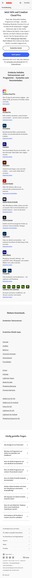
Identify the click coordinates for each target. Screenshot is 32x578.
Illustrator (6, 165)
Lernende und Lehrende (14, 62)
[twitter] (10, 557)
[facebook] (4, 557)
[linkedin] (13, 557)
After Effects (7, 255)
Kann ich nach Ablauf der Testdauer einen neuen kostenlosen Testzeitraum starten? (15, 507)
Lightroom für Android (10, 415)
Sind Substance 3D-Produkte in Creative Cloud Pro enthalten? (13, 516)
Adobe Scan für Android (10, 403)
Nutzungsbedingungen (14, 563)
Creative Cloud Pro (9, 94)
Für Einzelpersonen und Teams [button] (11, 529)
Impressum (22, 560)
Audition (5, 346)
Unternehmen (16, 64)
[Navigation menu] (2, 3)
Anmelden (27, 3)
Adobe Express (8, 220)
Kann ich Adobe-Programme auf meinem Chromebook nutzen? (14, 471)
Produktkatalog (6, 7)
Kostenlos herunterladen (10, 193)
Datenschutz (5, 563)
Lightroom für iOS (8, 411)
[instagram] (7, 557)
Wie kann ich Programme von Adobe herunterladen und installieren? (13, 453)
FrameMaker (7, 362)
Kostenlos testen (16, 48)
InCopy (5, 370)
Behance (5, 350)
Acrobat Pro (7, 112)
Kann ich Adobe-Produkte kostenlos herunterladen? (15, 479)
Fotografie (6, 273)
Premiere (6, 147)
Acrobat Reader (8, 184)
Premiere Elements (9, 390)
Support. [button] (5, 540)
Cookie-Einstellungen (7, 565)
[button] (20, 2)
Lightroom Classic (8, 378)
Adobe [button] (4, 544)
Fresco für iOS (7, 407)
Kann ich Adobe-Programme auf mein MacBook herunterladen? (14, 462)
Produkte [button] (5, 548)
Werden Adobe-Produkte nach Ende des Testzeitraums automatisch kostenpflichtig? (15, 488)
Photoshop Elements (9, 386)
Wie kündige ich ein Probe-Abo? (13, 445)
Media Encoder (7, 382)
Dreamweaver (7, 358)
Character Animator (9, 354)
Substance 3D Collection (11, 289)
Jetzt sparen (16, 55)
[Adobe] (9, 3)
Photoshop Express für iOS (11, 418)
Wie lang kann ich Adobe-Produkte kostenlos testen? (14, 498)
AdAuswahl (6, 575)
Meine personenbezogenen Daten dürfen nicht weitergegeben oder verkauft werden (13, 569)
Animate (5, 342)
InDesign (5, 374)
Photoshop (6, 128)
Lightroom (6, 237)
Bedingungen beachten (18, 38)
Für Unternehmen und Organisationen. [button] (13, 536)
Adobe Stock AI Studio (10, 202)
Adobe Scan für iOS (9, 399)
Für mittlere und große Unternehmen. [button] (13, 532)
